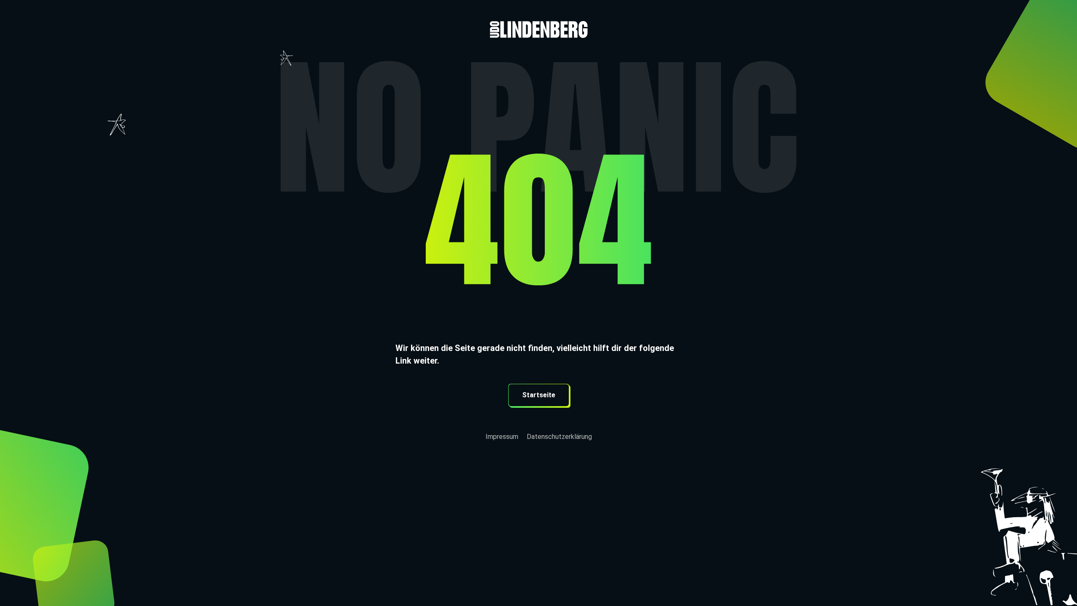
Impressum (501, 437)
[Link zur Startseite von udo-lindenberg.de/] (538, 19)
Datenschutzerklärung (559, 437)
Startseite (538, 395)
